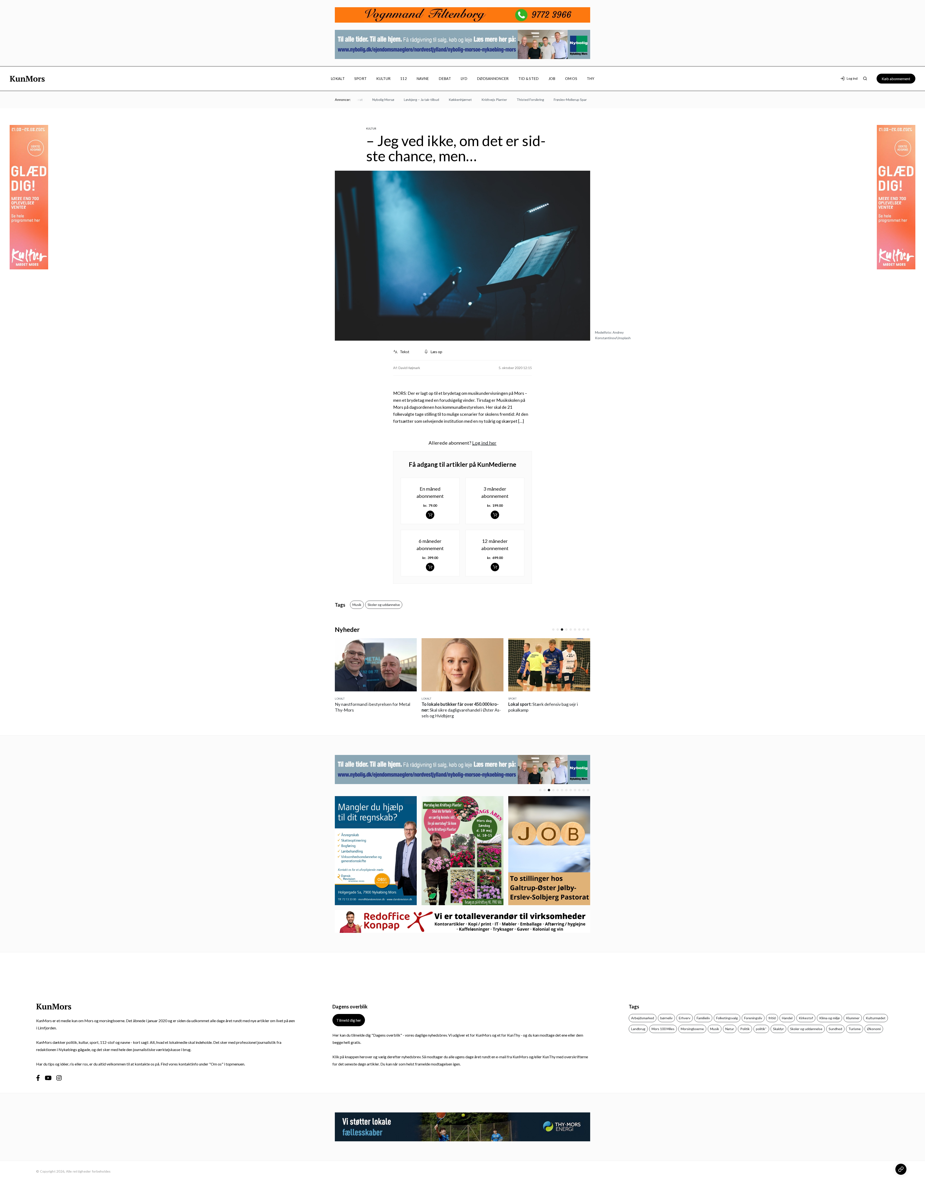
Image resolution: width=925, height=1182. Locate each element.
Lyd (464, 78)
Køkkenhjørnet (426, 99)
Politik (745, 1029)
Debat (445, 78)
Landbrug (638, 1029)
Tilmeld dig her (348, 1020)
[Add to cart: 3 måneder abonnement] (495, 515)
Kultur (383, 78)
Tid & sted (528, 78)
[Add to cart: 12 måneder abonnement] (495, 567)
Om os (571, 78)
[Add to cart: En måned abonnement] (430, 515)
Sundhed (835, 1029)
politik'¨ (761, 1029)
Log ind (852, 78)
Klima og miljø (829, 1018)
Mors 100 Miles (663, 1029)
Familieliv (703, 1018)
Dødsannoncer (493, 78)
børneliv (666, 1018)
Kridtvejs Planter (460, 99)
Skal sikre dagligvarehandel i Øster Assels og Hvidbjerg (374, 709)
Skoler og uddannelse (384, 605)
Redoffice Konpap (586, 99)
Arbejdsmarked (642, 1018)
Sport (360, 78)
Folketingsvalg (727, 1018)
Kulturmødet (875, 1018)
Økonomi (874, 1029)
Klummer (852, 1018)
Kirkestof (806, 1018)
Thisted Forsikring (496, 99)
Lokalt (338, 78)
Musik (356, 605)
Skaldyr (778, 1029)
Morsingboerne (692, 1029)
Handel (787, 1018)
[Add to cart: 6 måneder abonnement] (430, 567)
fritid (772, 1018)
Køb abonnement (896, 78)
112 (403, 78)
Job (551, 78)
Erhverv (684, 1018)
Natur (729, 1029)
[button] (553, 629)
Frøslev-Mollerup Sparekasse (541, 99)
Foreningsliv (753, 1018)
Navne (422, 78)
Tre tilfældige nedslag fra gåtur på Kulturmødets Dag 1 (548, 709)
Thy (590, 78)
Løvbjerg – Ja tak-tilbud (387, 99)
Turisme (854, 1029)
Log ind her (484, 443)
